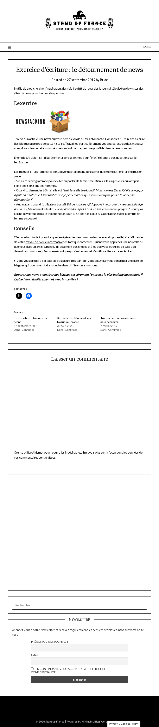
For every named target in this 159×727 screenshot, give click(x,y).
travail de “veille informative (44, 242)
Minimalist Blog (91, 721)
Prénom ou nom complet (49, 641)
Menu (147, 47)
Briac (104, 80)
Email (35, 655)
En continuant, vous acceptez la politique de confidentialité (68, 670)
